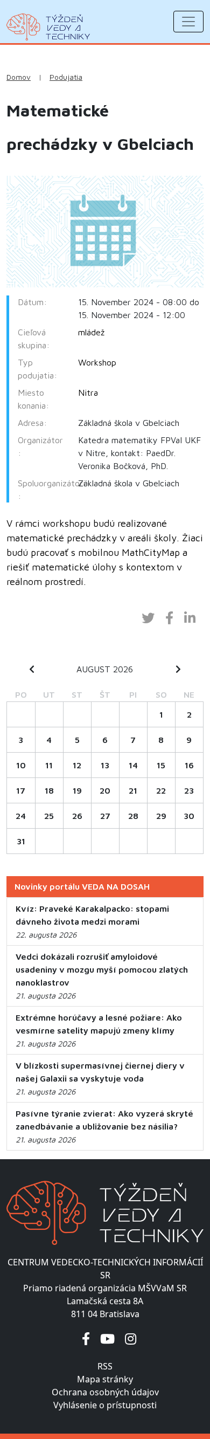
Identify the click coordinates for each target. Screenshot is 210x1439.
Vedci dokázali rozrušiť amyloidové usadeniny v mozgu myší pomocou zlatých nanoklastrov (102, 969)
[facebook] (86, 1338)
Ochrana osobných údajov (105, 1392)
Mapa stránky (105, 1379)
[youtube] (107, 1338)
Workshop (97, 362)
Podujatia (66, 77)
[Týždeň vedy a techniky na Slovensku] (48, 27)
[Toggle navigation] (188, 21)
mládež (91, 332)
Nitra (88, 392)
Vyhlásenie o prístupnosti (105, 1405)
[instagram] (130, 1338)
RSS (105, 1366)
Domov (18, 77)
